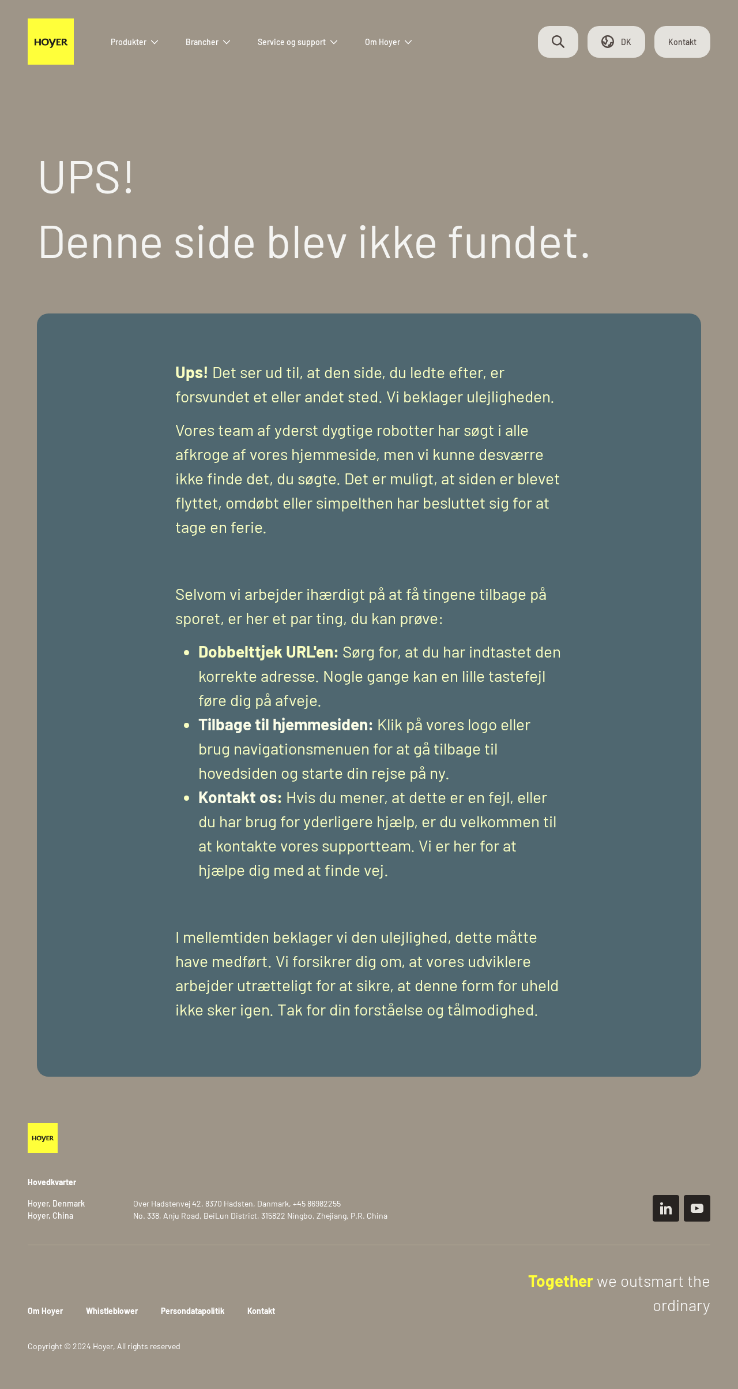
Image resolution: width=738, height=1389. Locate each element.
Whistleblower (112, 1311)
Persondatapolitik (192, 1311)
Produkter (128, 42)
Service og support (292, 42)
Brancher (202, 42)
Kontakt (682, 42)
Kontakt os (237, 796)
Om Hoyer (382, 42)
